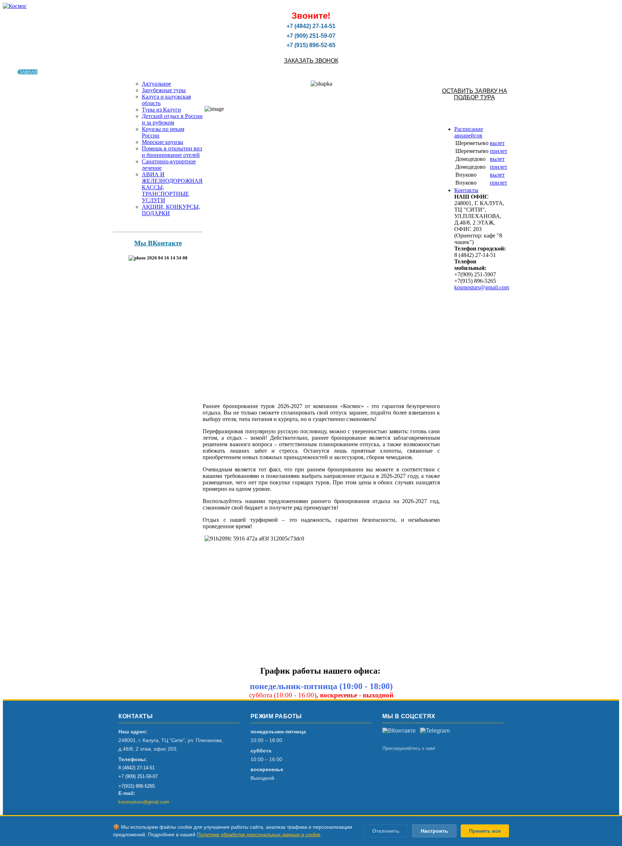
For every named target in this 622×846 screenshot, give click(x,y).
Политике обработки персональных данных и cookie (258, 834)
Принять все (485, 831)
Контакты (466, 190)
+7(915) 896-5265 (136, 786)
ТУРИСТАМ (79, 71)
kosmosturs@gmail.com (481, 287)
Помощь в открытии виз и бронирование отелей (172, 151)
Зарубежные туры (164, 90)
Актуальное (156, 84)
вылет (497, 143)
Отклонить (386, 831)
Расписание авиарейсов (468, 132)
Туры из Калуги (161, 110)
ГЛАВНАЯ (27, 71)
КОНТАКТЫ (186, 71)
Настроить (434, 831)
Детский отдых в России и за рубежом (172, 119)
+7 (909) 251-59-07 (138, 776)
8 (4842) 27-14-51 (136, 767)
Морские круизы (162, 142)
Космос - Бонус (217, 71)
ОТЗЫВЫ (164, 71)
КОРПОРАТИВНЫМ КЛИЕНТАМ (123, 71)
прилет (498, 151)
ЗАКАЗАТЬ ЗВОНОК (311, 61)
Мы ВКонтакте (158, 243)
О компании (52, 71)
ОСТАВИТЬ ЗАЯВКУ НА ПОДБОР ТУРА (474, 94)
